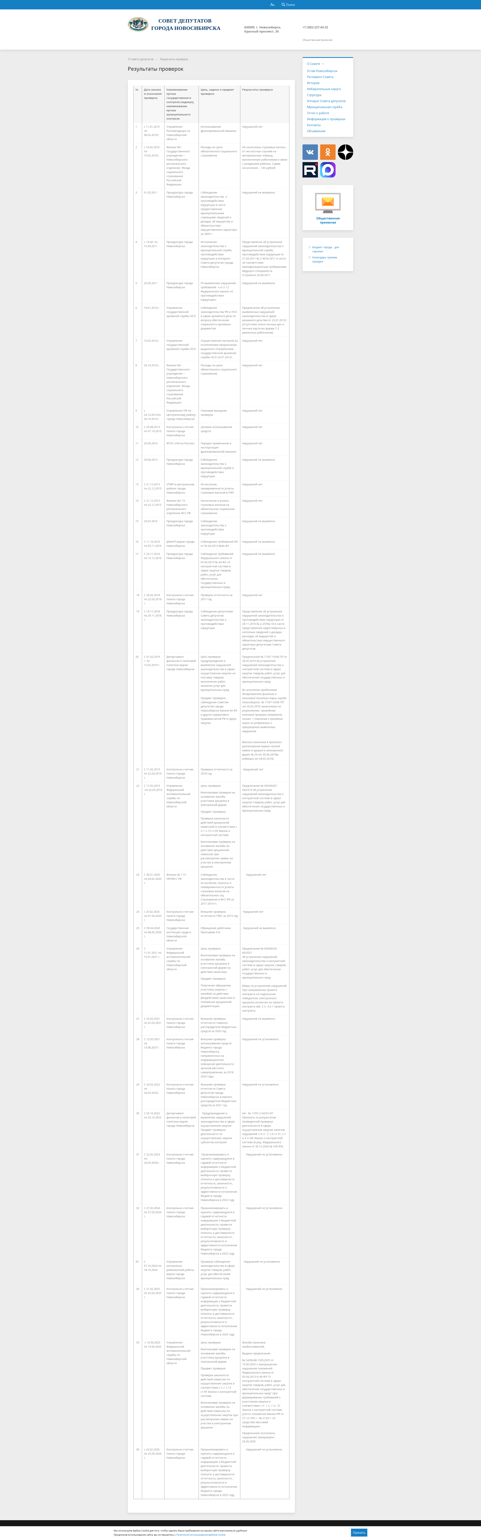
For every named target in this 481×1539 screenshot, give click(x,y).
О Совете (313, 64)
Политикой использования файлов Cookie (200, 1534)
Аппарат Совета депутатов (326, 101)
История (313, 83)
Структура (314, 95)
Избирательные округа (324, 89)
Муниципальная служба (324, 107)
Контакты (314, 125)
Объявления (316, 131)
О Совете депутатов (141, 59)
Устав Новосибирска (322, 71)
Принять (359, 1533)
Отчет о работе (318, 113)
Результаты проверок (174, 59)
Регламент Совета (320, 77)
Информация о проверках (326, 119)
